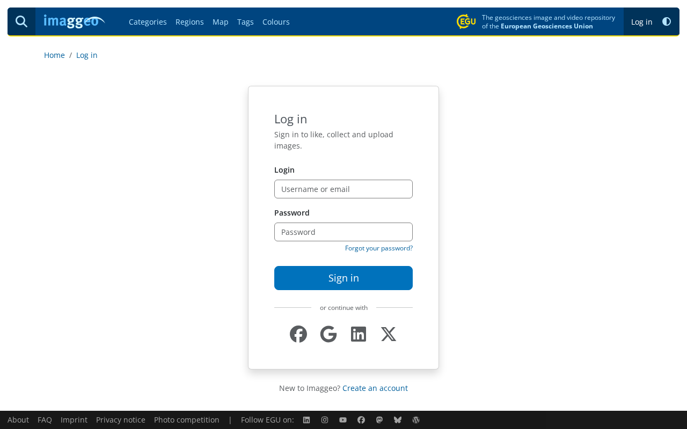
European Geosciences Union (547, 25)
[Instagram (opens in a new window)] (326, 420)
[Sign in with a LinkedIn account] (358, 334)
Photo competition (187, 420)
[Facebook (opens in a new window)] (362, 420)
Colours (276, 22)
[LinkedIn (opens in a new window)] (307, 420)
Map (221, 22)
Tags (245, 22)
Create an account (375, 388)
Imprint (74, 420)
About (18, 420)
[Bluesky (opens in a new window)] (399, 420)
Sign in (343, 277)
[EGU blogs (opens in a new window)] (417, 420)
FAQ (45, 420)
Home (54, 55)
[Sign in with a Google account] (328, 334)
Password (292, 213)
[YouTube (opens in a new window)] (344, 420)
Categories (148, 22)
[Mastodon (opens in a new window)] (380, 420)
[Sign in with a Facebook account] (298, 334)
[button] (666, 21)
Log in (642, 22)
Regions (190, 22)
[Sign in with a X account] (388, 334)
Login (284, 170)
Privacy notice (120, 420)
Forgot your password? (379, 248)
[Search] (21, 21)
